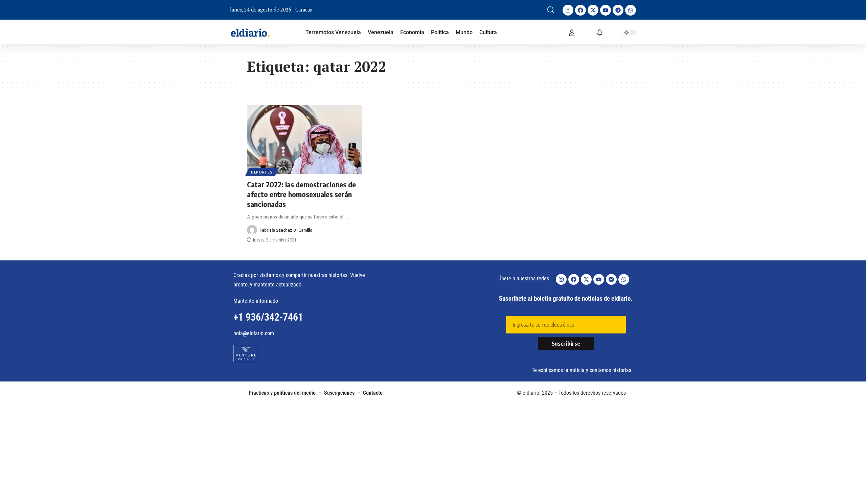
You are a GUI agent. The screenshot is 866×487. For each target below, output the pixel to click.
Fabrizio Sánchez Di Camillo (285, 230)
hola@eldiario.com (253, 333)
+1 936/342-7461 (268, 317)
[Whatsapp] (630, 10)
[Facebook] (580, 10)
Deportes (262, 172)
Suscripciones (339, 393)
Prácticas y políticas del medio (282, 393)
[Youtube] (605, 10)
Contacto (373, 393)
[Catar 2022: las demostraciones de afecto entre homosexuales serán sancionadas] (304, 139)
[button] (550, 10)
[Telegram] (618, 10)
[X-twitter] (593, 10)
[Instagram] (568, 10)
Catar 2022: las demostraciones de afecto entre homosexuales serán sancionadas (301, 194)
